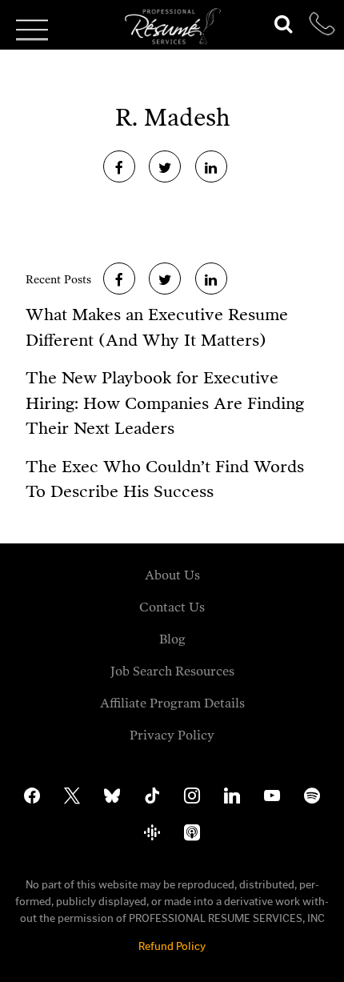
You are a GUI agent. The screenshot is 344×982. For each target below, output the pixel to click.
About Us (172, 575)
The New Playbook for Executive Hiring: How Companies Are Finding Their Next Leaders (165, 403)
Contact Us (172, 607)
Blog (172, 639)
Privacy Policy (172, 735)
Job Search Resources (172, 671)
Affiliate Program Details (172, 703)
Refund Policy (172, 946)
